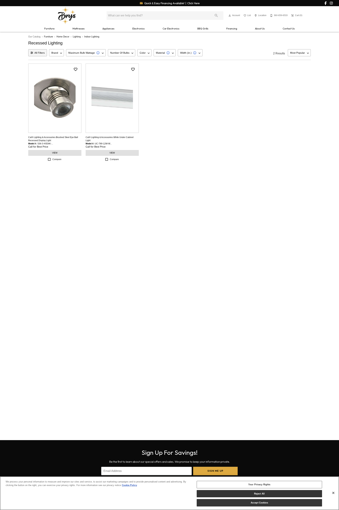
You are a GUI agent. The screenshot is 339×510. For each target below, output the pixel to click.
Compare (56, 159)
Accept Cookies (259, 502)
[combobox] (56, 52)
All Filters (39, 52)
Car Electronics (171, 28)
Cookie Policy (129, 485)
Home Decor (62, 36)
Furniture (49, 28)
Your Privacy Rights (259, 484)
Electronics (138, 28)
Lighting (77, 36)
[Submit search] (216, 15)
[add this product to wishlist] (75, 69)
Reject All (259, 493)
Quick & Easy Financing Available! (172, 3)
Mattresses (79, 28)
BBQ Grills (202, 28)
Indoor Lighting (91, 36)
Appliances (108, 28)
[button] (230, 15)
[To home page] (67, 15)
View (54, 153)
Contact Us (289, 28)
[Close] (333, 493)
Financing (231, 28)
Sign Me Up (215, 470)
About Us (260, 28)
